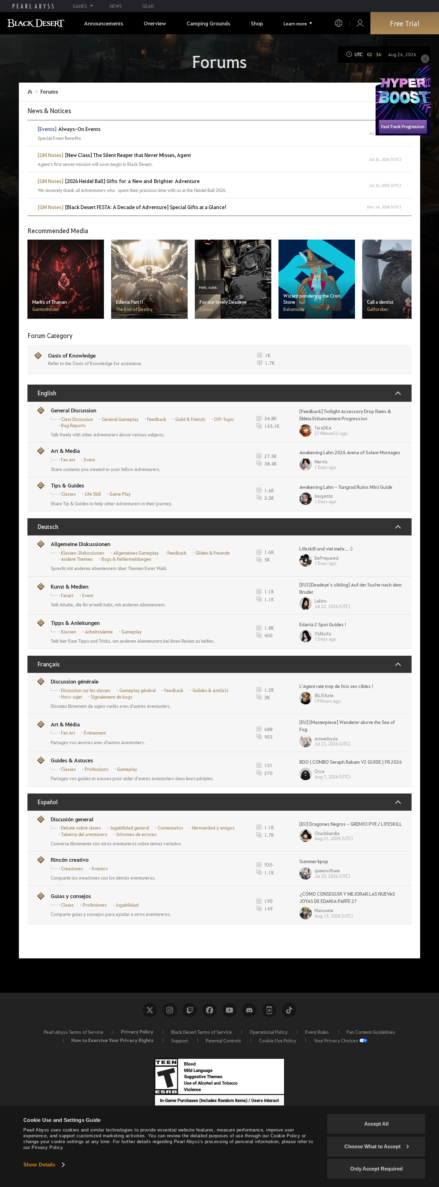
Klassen (68, 631)
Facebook (209, 1010)
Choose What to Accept (372, 1146)
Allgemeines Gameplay (136, 553)
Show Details (39, 1164)
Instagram (170, 1010)
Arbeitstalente (99, 631)
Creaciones (72, 868)
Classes (68, 494)
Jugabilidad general (129, 828)
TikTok (289, 1010)
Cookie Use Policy (277, 1040)
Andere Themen (77, 559)
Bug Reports (73, 425)
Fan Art (68, 459)
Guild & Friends (190, 419)
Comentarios (170, 828)
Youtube (229, 1010)
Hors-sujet (71, 697)
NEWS (116, 6)
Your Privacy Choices (336, 1040)
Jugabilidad (127, 905)
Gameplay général (137, 690)
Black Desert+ (269, 1010)
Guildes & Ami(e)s (210, 690)
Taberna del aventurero (84, 834)
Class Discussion (77, 419)
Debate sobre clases (81, 828)
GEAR (148, 6)
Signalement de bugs (111, 697)
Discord (249, 1010)
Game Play (120, 494)
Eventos (100, 868)
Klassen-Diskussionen (82, 553)
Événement (95, 733)
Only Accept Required (376, 1169)
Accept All (376, 1124)
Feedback (156, 419)
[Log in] (360, 23)
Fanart (67, 595)
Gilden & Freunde (212, 553)
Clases (67, 905)
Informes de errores (136, 834)
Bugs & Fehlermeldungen (126, 559)
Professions (96, 769)
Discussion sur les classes (85, 690)
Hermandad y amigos (213, 828)
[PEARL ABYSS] (33, 6)
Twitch (189, 1010)
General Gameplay (120, 419)
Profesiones (95, 905)
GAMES (80, 6)
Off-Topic (224, 419)
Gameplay (131, 631)
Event (89, 459)
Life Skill (93, 494)
